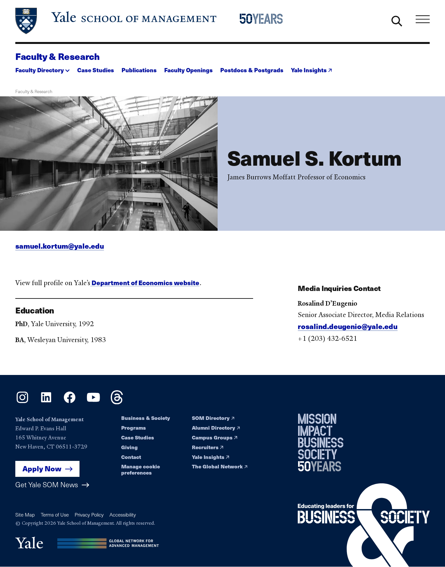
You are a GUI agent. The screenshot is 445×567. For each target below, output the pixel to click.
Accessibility (122, 514)
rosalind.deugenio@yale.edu (347, 326)
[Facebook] (70, 402)
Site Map (25, 514)
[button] (42, 68)
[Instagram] (22, 402)
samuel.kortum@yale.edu (59, 246)
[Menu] (423, 19)
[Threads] (117, 402)
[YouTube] (93, 402)
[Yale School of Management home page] (116, 21)
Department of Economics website (144, 282)
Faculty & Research (57, 56)
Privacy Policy (89, 514)
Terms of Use (55, 514)
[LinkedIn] (46, 402)
